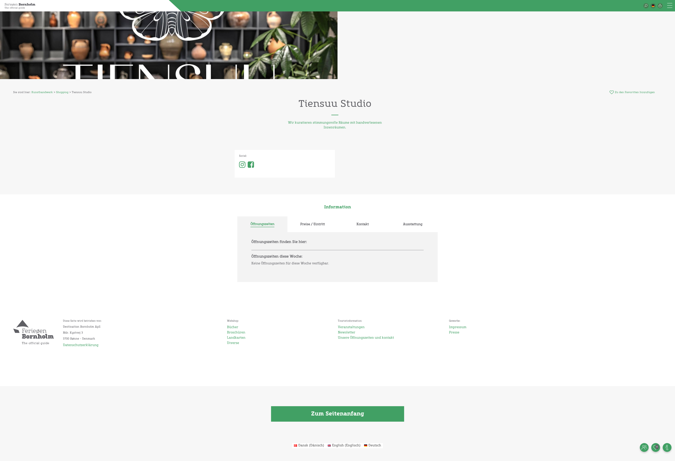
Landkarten (236, 337)
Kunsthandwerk (42, 92)
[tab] (262, 224)
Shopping (62, 92)
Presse (454, 332)
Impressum (457, 327)
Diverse (233, 343)
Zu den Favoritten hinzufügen (635, 92)
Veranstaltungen (351, 327)
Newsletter (346, 332)
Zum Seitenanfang (337, 414)
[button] (653, 5)
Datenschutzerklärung (80, 345)
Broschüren (236, 332)
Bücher (232, 327)
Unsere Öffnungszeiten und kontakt (366, 337)
